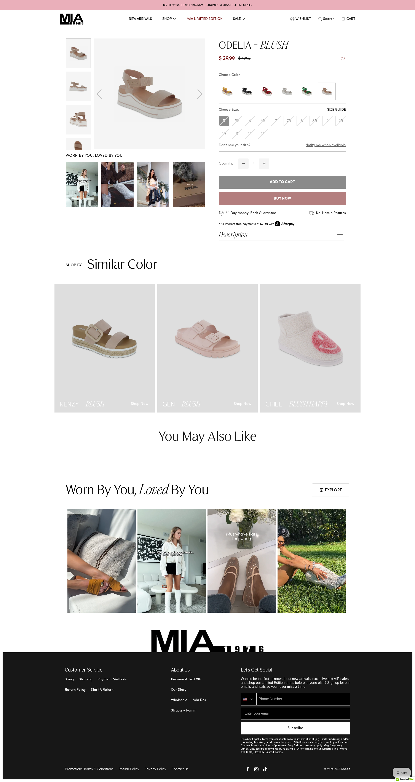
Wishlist (303, 19)
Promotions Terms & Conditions (89, 769)
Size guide (336, 110)
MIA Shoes (342, 769)
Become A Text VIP (186, 679)
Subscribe (295, 728)
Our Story (178, 690)
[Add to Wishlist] (343, 59)
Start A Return (102, 690)
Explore (333, 490)
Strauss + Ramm (183, 710)
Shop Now (139, 404)
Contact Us (179, 769)
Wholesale (179, 700)
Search (328, 19)
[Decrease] (243, 163)
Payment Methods (112, 679)
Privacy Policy (155, 769)
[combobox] (248, 699)
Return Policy (75, 690)
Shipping (85, 679)
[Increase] (264, 163)
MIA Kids (199, 700)
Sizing (69, 679)
